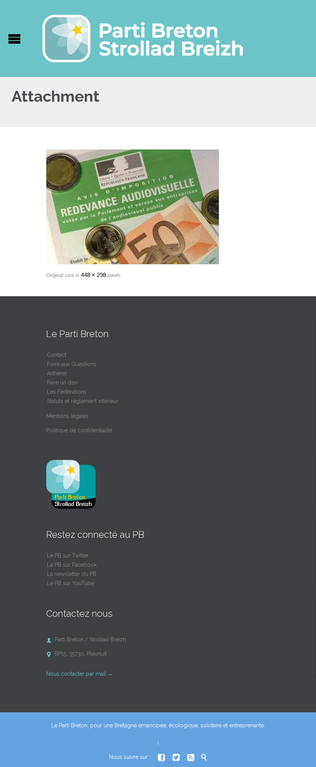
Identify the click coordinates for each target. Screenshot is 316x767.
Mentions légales (67, 416)
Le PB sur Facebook (72, 565)
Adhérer (57, 373)
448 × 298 (93, 275)
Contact (56, 355)
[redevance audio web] (158, 206)
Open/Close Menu (14, 38)
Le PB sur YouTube (70, 583)
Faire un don (62, 382)
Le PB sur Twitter (68, 555)
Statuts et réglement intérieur (82, 401)
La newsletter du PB (71, 574)
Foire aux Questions (71, 364)
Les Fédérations (67, 392)
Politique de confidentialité (79, 430)
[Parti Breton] (142, 38)
